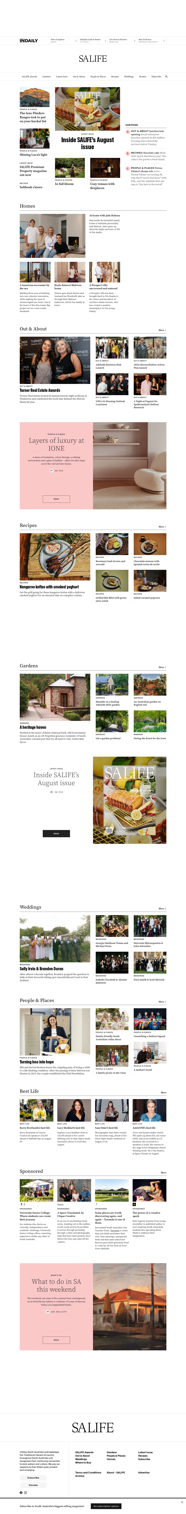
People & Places (98, 76)
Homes (142, 76)
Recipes (115, 76)
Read (56, 499)
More (161, 330)
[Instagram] (25, 1492)
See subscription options (106, 1506)
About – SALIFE (116, 1472)
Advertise (144, 1472)
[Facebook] (21, 1492)
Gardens (46, 76)
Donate (33, 1485)
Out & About (79, 76)
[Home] (34, 41)
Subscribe (156, 76)
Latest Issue (62, 76)
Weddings (129, 76)
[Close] (182, 1502)
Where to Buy (83, 1462)
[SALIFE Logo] (93, 58)
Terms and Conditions (88, 1472)
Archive (79, 1476)
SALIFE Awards (29, 76)
